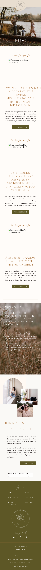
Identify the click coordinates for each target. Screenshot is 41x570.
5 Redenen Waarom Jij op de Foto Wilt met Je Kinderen (20, 261)
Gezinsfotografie (20, 55)
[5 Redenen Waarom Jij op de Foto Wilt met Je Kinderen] (20, 240)
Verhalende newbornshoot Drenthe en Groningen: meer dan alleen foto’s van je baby (20, 181)
